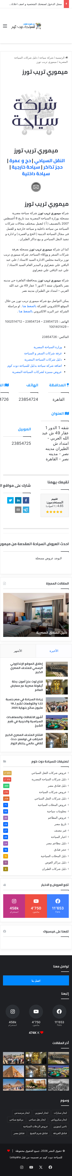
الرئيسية (60, 57)
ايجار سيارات (60, 1112)
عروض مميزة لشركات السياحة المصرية (37, 372)
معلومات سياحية (56, 811)
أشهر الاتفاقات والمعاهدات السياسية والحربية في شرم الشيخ (24, 721)
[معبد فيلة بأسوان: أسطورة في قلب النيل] (36, 1085)
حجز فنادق (60, 849)
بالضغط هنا (29, 306)
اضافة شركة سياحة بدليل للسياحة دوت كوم (34, 366)
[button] (26, 500)
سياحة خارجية (26, 167)
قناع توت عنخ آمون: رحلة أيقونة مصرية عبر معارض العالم (26, 685)
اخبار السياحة (58, 836)
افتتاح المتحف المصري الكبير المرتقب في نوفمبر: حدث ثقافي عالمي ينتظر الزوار (24, 739)
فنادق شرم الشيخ (39, 1133)
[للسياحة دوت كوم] (26, 25)
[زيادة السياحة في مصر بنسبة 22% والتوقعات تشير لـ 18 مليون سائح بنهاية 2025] (57, 704)
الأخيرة (54, 651)
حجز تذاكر (53, 167)
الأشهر (18, 651)
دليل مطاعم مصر (56, 843)
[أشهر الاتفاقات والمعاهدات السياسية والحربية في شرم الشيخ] (57, 722)
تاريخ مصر (60, 824)
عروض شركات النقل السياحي (48, 772)
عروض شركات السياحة (52, 792)
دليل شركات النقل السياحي (50, 798)
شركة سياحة (46, 57)
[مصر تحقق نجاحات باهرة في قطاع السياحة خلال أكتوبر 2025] (13, 1085)
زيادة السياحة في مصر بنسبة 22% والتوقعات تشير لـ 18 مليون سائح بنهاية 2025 (24, 703)
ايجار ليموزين (41, 1112)
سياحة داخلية (36, 173)
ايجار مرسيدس (21, 1112)
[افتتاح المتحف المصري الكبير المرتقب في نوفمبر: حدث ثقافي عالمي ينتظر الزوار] (57, 740)
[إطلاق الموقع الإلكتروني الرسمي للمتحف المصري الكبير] (57, 669)
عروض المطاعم (57, 817)
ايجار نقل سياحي (37, 1119)
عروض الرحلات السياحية (35, 1126)
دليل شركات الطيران (54, 868)
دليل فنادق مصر (57, 785)
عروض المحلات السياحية (52, 804)
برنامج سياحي (16, 1119)
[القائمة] (5, 27)
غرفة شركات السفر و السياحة (43, 353)
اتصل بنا (36, 980)
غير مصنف (60, 830)
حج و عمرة (20, 160)
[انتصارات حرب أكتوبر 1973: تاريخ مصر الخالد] (58, 1085)
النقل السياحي (49, 160)
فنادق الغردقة (60, 1133)
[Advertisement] (55, 22)
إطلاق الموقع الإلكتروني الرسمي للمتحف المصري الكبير (26, 668)
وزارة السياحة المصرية (48, 347)
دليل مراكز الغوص (55, 862)
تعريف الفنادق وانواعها (38, 632)
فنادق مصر (19, 1133)
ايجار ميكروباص (59, 1119)
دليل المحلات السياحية (53, 856)
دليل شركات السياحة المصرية (43, 359)
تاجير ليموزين (60, 1126)
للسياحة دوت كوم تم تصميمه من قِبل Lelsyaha (36, 1157)
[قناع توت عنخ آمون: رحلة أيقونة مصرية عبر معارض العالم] (57, 686)
